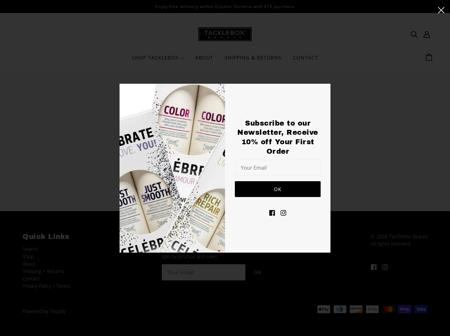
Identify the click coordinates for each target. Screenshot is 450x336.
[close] (441, 9)
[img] (272, 211)
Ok (278, 189)
